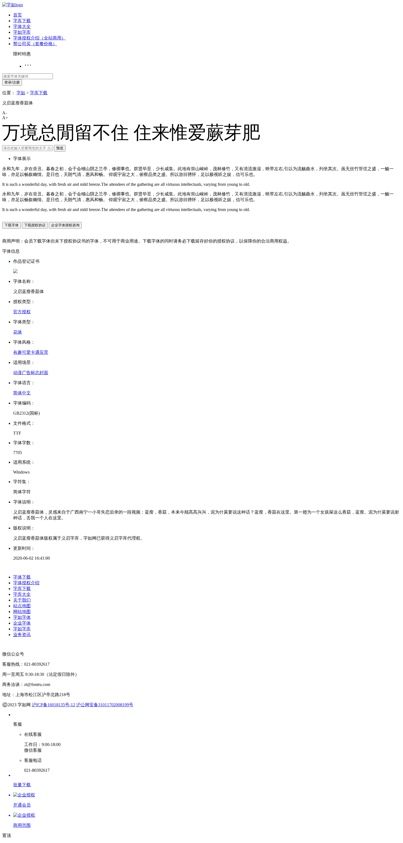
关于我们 (22, 600)
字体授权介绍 (26, 582)
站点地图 (22, 605)
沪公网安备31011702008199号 (104, 704)
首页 (17, 15)
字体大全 (22, 26)
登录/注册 (12, 82)
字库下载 (22, 20)
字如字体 (22, 617)
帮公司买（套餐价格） (35, 43)
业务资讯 (22, 634)
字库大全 (22, 594)
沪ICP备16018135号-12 (53, 704)
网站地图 (22, 611)
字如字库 (22, 32)
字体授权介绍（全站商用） (39, 38)
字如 (20, 92)
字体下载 (22, 577)
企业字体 (22, 623)
